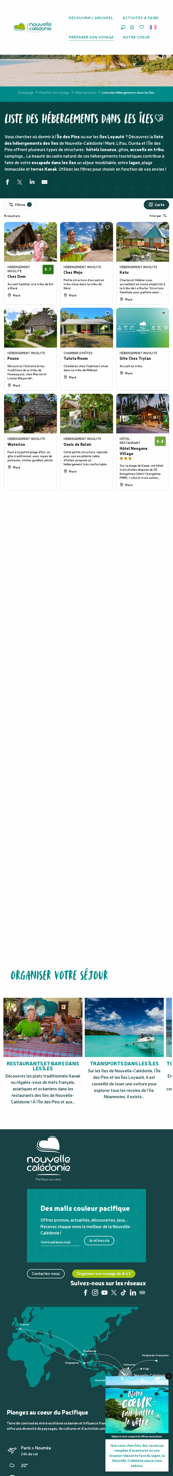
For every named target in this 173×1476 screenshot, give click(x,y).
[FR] (153, 27)
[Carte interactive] (132, 27)
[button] (123, 27)
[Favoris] (142, 27)
